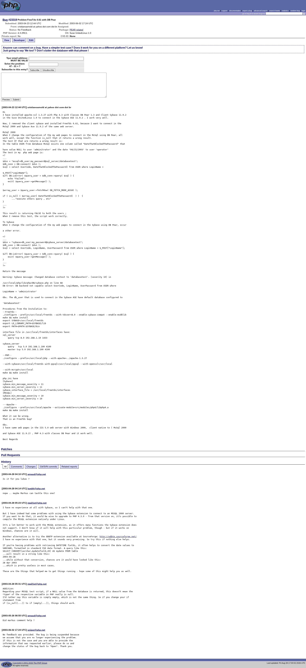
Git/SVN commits (48, 466)
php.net (217, 11)
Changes (31, 466)
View (6, 40)
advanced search (260, 11)
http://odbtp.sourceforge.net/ (118, 536)
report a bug (247, 11)
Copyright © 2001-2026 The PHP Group (30, 663)
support (224, 11)
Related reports (69, 466)
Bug (5, 19)
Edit (31, 40)
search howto (274, 11)
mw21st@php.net (37, 503)
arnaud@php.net (37, 474)
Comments (16, 466)
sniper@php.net (36, 630)
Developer (19, 40)
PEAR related (76, 30)
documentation (235, 11)
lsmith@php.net (36, 488)
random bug (295, 11)
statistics (285, 11)
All (5, 466)
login (303, 11)
